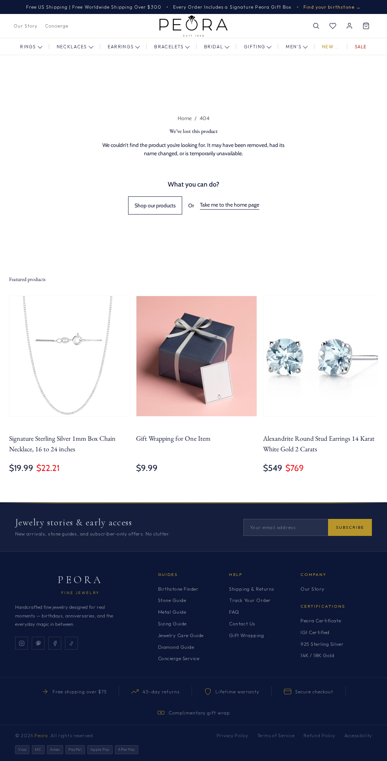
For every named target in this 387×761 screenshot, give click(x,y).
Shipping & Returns (251, 589)
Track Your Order (250, 600)
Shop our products (155, 205)
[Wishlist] (332, 26)
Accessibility (358, 735)
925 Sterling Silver (322, 644)
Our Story (25, 26)
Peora (80, 579)
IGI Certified (315, 632)
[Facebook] (54, 643)
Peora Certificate (320, 620)
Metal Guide (172, 612)
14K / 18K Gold (317, 655)
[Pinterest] (38, 643)
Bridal (213, 46)
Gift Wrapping (246, 635)
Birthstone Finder (178, 589)
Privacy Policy (232, 735)
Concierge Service (179, 658)
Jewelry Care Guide (181, 635)
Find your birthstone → (332, 7)
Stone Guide (172, 600)
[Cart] (365, 26)
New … (330, 46)
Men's (294, 46)
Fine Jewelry (80, 592)
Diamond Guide (176, 647)
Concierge (57, 26)
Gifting (254, 46)
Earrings (121, 46)
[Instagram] (21, 643)
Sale (361, 46)
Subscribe (350, 527)
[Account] (349, 26)
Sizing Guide (172, 624)
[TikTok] (71, 643)
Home (185, 118)
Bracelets (169, 46)
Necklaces (72, 46)
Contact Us (242, 624)
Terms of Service (276, 735)
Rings (28, 46)
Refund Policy (319, 735)
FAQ (234, 612)
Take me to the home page (229, 204)
